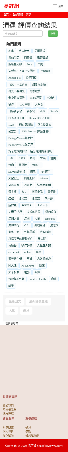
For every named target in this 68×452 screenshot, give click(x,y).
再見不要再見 (16, 91)
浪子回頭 (31, 77)
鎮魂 (33, 171)
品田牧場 (39, 50)
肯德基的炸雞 (16, 278)
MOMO (36, 164)
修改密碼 (8, 435)
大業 (37, 218)
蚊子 (11, 285)
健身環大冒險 (16, 97)
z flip (11, 158)
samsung (50, 218)
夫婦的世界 (33, 211)
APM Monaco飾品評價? (35, 131)
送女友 (36, 198)
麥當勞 (12, 131)
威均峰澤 (45, 232)
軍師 (29, 258)
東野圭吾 (13, 185)
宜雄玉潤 (13, 232)
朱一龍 (49, 198)
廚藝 (54, 278)
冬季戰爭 (35, 91)
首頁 (6, 14)
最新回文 (15, 301)
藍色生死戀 (15, 64)
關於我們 (8, 405)
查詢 (52, 33)
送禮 (11, 198)
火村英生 (45, 171)
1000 (39, 252)
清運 (42, 111)
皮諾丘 (50, 97)
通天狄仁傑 (15, 258)
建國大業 (13, 218)
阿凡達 (12, 265)
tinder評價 (36, 97)
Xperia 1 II (14, 77)
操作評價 (26, 245)
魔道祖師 (29, 178)
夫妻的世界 (15, 211)
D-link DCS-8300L (39, 117)
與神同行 (13, 225)
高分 (26, 310)
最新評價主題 (38, 301)
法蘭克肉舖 (44, 185)
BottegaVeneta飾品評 (20, 138)
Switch (54, 111)
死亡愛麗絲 (44, 124)
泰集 (11, 50)
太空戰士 (13, 178)
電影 (27, 272)
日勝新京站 (15, 111)
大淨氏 (39, 104)
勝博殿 (12, 205)
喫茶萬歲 (42, 57)
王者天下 (42, 205)
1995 (22, 158)
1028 (11, 124)
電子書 (52, 191)
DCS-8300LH (16, 117)
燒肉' (53, 158)
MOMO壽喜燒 (16, 171)
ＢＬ (24, 191)
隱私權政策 (9, 409)
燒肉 (11, 164)
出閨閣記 (45, 71)
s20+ (27, 225)
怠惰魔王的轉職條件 (20, 238)
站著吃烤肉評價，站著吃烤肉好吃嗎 (30, 151)
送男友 (23, 198)
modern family (38, 278)
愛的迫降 (50, 211)
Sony (30, 64)
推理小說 (37, 191)
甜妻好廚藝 (39, 84)
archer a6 (13, 252)
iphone (44, 178)
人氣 (12, 310)
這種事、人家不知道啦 (22, 71)
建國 (27, 218)
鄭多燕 (12, 191)
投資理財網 (32, 435)
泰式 (32, 158)
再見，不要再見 (17, 84)
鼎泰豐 (28, 57)
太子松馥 (13, 272)
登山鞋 (42, 238)
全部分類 (18, 14)
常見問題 (8, 428)
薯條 (37, 272)
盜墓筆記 (26, 205)
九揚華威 (29, 232)
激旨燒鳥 (24, 50)
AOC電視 (24, 104)
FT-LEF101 (27, 265)
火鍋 (43, 158)
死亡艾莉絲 (26, 124)
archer (27, 252)
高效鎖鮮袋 (44, 258)
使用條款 (8, 413)
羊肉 (40, 64)
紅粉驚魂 (39, 225)
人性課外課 (44, 245)
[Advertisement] (34, 361)
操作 (11, 104)
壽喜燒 (23, 164)
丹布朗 (28, 185)
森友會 (31, 111)
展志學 (54, 225)
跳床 (42, 265)
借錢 (28, 428)
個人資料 (8, 431)
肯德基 (12, 245)
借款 (28, 431)
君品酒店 (13, 57)
